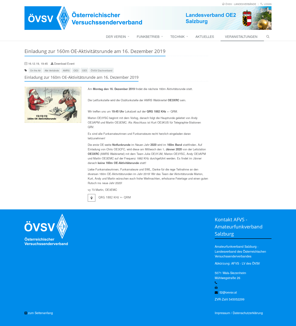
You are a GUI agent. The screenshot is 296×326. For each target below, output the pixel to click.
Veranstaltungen (241, 36)
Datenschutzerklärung (248, 313)
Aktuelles (204, 36)
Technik (177, 36)
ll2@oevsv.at (228, 292)
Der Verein (116, 36)
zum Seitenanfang (40, 313)
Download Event (64, 63)
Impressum (222, 313)
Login (268, 4)
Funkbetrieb (148, 36)
